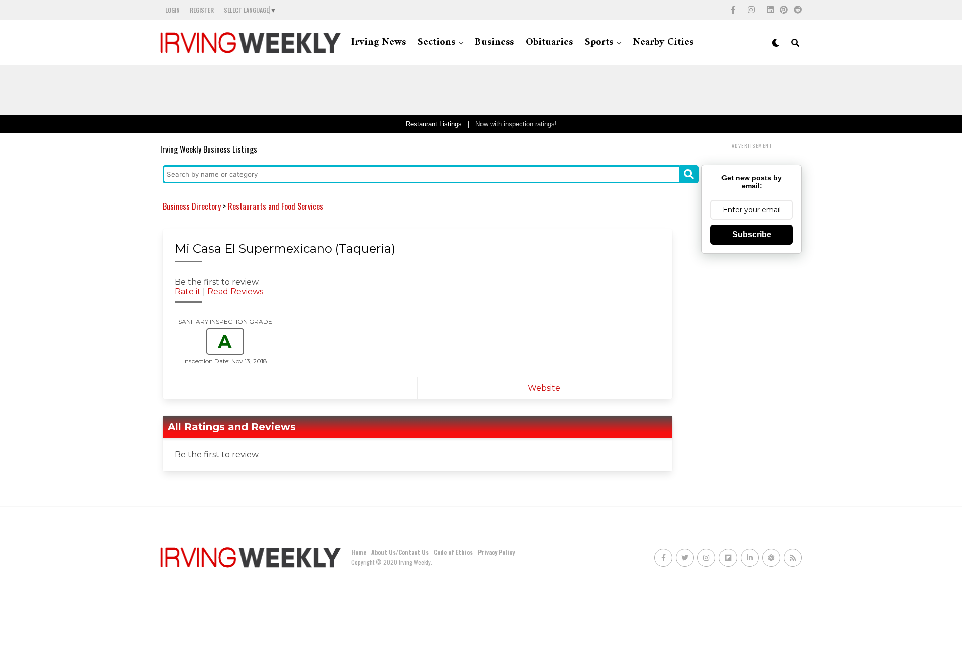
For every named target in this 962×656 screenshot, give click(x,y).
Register (202, 10)
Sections (436, 42)
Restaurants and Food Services (275, 206)
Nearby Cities (663, 42)
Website (545, 388)
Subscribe (751, 234)
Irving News (378, 42)
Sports (599, 42)
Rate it (188, 291)
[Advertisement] (481, 90)
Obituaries (549, 42)
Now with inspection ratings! (516, 124)
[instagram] (751, 10)
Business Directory (192, 206)
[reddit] (798, 10)
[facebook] (733, 10)
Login (172, 10)
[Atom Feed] (771, 558)
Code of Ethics (453, 552)
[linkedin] (770, 10)
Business (494, 42)
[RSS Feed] (793, 558)
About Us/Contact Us (400, 552)
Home (358, 552)
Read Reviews (235, 291)
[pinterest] (784, 10)
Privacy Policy (496, 552)
